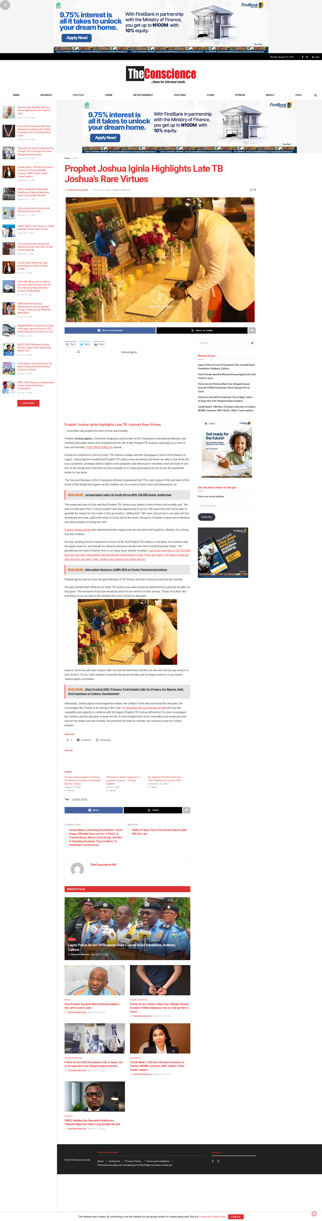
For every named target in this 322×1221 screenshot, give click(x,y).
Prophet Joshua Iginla (78, 529)
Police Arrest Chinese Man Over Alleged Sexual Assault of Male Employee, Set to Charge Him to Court (159, 1008)
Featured (180, 95)
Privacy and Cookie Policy (212, 1216)
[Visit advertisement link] (161, 26)
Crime (108, 95)
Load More (28, 403)
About (100, 1161)
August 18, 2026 (162, 1074)
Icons (210, 95)
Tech (298, 95)
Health (69, 1116)
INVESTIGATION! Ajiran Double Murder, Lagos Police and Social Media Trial (34, 347)
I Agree (235, 1216)
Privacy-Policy (133, 1161)
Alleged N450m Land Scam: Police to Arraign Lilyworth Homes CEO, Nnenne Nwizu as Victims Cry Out (36, 328)
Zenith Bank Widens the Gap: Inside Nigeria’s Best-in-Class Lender (33, 265)
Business (46, 95)
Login (316, 57)
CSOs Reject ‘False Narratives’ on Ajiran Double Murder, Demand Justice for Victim (35, 366)
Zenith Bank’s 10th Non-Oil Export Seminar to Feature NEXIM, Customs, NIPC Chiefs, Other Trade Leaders (157, 1066)
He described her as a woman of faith (144, 707)
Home (67, 158)
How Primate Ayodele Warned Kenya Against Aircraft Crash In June (34, 110)
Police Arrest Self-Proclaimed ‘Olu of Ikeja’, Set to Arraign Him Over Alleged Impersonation (35, 151)
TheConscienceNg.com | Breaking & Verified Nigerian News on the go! (134, 1165)
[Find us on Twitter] (307, 57)
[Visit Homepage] (161, 75)
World (270, 95)
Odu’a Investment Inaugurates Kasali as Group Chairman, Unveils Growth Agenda (35, 246)
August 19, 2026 (97, 1071)
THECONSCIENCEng (99, 447)
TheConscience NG (77, 190)
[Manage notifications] (314, 1213)
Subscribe (206, 517)
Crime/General (139, 1000)
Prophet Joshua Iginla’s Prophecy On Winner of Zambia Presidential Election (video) (82, 780)
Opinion (240, 95)
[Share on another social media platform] (252, 330)
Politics (78, 95)
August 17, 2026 (97, 1129)
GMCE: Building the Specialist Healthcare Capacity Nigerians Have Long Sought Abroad (33, 192)
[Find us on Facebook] (302, 57)
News (16, 95)
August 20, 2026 (100, 955)
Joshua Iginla (79, 799)
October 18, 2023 (101, 190)
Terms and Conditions (157, 1161)
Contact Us (114, 1161)
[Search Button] (315, 95)
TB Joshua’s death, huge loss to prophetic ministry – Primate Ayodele (123, 780)
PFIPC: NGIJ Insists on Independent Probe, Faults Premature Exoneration (36, 385)
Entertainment (143, 95)
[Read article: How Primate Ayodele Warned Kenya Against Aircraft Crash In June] (95, 980)
